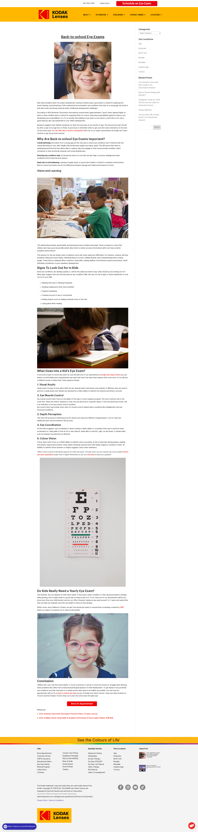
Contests (40, 772)
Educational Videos (44, 761)
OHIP (122, 607)
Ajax (140, 44)
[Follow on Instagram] (128, 787)
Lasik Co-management (96, 772)
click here (90, 454)
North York (143, 53)
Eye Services (101, 15)
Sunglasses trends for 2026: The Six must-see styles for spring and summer (149, 102)
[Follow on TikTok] (142, 787)
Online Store (104, 3)
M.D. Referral (92, 770)
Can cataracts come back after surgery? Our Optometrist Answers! (148, 85)
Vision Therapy (93, 767)
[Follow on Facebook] (120, 787)
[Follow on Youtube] (135, 787)
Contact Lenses (136, 15)
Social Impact (68, 764)
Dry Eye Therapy (94, 759)
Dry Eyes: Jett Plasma (96, 764)
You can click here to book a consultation (67, 131)
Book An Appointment (82, 704)
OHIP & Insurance (43, 759)
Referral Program (43, 767)
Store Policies (68, 767)
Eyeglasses (118, 15)
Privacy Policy (42, 800)
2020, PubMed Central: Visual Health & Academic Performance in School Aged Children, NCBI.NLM (76, 718)
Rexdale (141, 58)
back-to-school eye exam (67, 693)
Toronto (142, 72)
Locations (155, 15)
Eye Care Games (43, 764)
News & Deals (68, 761)
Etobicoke (142, 48)
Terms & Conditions (55, 800)
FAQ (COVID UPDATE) (70, 758)
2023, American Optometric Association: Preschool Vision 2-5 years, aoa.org (68, 714)
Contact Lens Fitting (70, 753)
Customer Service (44, 756)
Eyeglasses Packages (70, 756)
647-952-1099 (88, 3)
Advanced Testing (95, 753)
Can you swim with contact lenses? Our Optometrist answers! (149, 117)
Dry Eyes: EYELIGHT (95, 761)
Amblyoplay (92, 756)
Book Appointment (44, 753)
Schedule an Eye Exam (136, 3)
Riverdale (142, 62)
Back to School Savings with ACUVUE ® (153, 767)
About (86, 15)
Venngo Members (145, 110)
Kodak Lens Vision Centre (110, 375)
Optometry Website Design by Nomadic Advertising (56, 794)
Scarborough (143, 67)
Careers (65, 769)
